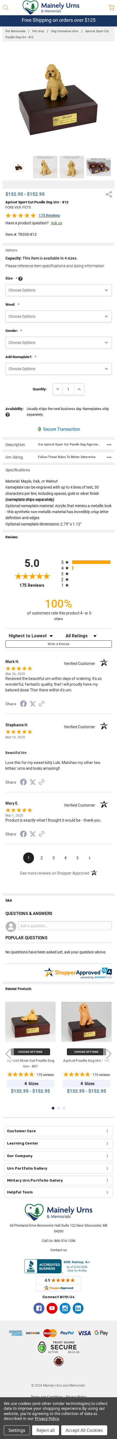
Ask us (56, 223)
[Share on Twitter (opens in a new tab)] (32, 704)
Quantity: (40, 389)
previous (8, 1053)
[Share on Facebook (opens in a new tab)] (23, 705)
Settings (16, 1430)
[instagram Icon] (65, 1308)
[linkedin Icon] (78, 1308)
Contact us (58, 1250)
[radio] (86, 562)
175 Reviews (49, 215)
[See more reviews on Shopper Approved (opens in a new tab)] (42, 704)
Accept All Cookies (84, 1430)
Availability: (14, 409)
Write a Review (59, 644)
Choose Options (31, 1051)
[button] (58, 1375)
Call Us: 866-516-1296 (58, 1241)
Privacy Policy (47, 1418)
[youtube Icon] (52, 1308)
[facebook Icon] (38, 1308)
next (109, 1053)
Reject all (45, 1430)
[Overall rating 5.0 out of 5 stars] (20, 217)
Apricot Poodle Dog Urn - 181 (86, 1061)
